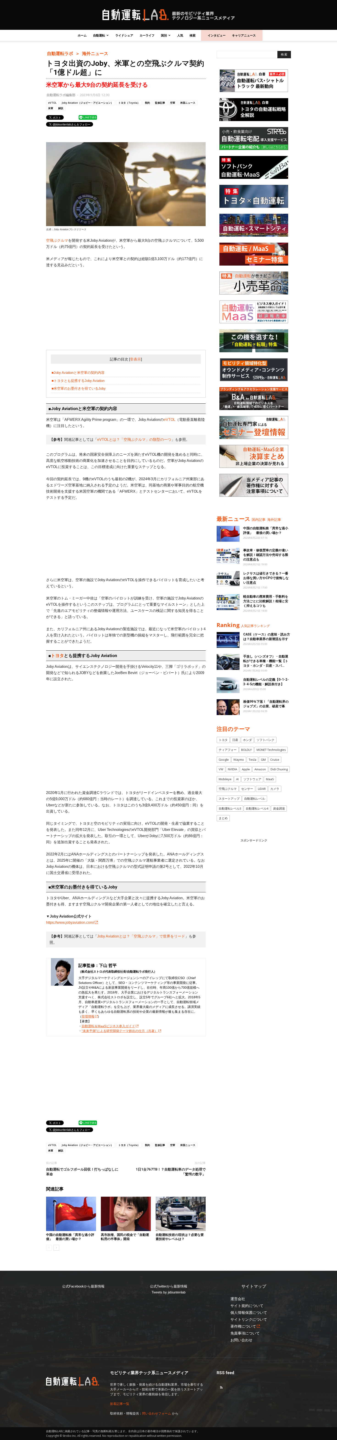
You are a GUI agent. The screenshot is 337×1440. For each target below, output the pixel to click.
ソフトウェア (252, 779)
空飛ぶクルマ (57, 240)
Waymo (238, 759)
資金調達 (279, 808)
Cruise (274, 759)
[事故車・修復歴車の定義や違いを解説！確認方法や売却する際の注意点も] (228, 556)
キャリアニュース (244, 35)
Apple (246, 769)
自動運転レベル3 (230, 808)
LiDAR (262, 789)
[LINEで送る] (88, 117)
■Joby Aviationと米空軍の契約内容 (78, 373)
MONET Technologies (271, 750)
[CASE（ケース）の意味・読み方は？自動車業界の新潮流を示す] (228, 640)
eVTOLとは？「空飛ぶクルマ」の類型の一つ (134, 439)
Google (224, 759)
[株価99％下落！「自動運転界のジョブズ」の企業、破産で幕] (228, 707)
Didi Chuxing (279, 769)
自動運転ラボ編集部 (61, 95)
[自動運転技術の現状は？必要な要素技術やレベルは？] (181, 1214)
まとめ (223, 818)
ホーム (82, 35)
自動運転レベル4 (257, 808)
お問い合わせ (241, 1340)
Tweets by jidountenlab (168, 1292)
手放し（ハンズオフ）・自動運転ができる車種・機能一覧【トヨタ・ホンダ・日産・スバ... (265, 661)
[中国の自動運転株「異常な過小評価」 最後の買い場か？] (71, 1214)
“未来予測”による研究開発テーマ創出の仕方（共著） (120, 1031)
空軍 (172, 102)
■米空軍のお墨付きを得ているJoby (79, 388)
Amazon (260, 769)
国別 (164, 35)
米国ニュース (187, 102)
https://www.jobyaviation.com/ (70, 922)
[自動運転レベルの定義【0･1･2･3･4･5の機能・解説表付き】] (228, 685)
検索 (193, 35)
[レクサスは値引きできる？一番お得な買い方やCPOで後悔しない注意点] (228, 579)
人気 (180, 35)
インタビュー (217, 35)
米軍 (50, 108)
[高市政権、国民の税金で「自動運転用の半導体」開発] (126, 1214)
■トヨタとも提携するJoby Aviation (78, 381)
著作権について (243, 1326)
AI (237, 779)
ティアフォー (228, 750)
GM (263, 759)
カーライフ (147, 35)
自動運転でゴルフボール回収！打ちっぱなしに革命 (82, 1171)
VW (221, 769)
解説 (60, 108)
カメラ (274, 789)
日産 (235, 740)
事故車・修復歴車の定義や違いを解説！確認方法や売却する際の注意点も (265, 554)
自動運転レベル (254, 798)
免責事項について (245, 1333)
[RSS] (221, 1387)
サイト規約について (246, 1306)
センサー (247, 789)
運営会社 (237, 1299)
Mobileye (225, 779)
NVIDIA (232, 769)
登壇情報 (88, 1016)
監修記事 (160, 102)
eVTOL (52, 102)
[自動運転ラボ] (168, 15)
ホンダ (247, 740)
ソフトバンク (265, 740)
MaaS (270, 779)
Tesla (252, 759)
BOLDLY (246, 750)
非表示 (135, 359)
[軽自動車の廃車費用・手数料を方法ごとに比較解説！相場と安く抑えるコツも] (228, 602)
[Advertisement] (126, 306)
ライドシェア (124, 35)
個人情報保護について (248, 1313)
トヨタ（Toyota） (129, 102)
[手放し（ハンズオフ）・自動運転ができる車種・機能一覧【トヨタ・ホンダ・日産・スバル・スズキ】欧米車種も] (228, 662)
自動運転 (99, 35)
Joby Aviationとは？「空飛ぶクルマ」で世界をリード (141, 936)
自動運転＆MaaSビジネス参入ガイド (108, 1026)
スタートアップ (229, 798)
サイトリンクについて (248, 1319)
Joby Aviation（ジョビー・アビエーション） (87, 102)
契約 (147, 102)
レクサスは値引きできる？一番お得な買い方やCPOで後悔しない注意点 (266, 578)
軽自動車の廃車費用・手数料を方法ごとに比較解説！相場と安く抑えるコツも (265, 601)
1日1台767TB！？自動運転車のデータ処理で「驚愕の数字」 (171, 1171)
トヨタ (57, 655)
